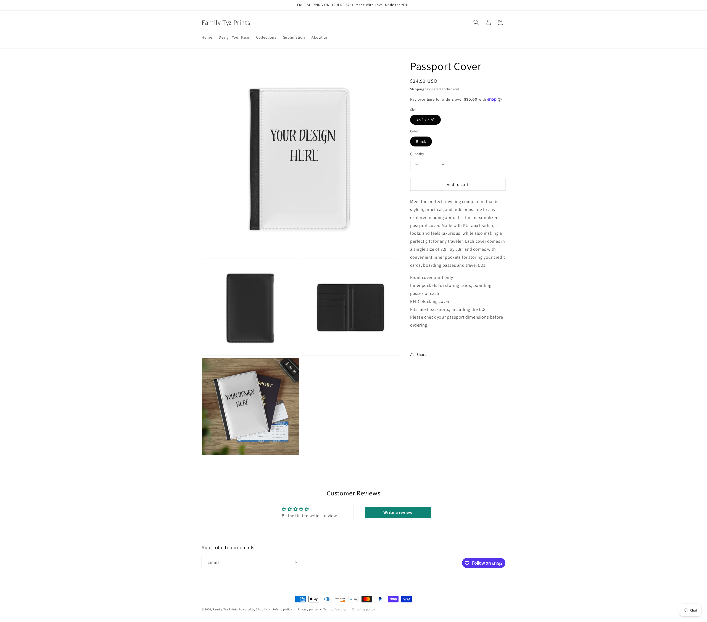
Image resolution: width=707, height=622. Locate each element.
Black (421, 141)
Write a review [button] (397, 512)
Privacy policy (307, 609)
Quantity (417, 153)
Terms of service (335, 609)
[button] (476, 22)
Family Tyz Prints (225, 609)
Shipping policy (363, 609)
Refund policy (282, 609)
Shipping (417, 89)
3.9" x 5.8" (425, 119)
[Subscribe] (295, 562)
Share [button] (421, 354)
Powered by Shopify (253, 609)
